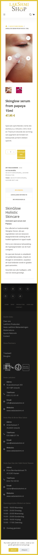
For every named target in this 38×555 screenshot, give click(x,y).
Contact (19, 307)
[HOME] (6, 26)
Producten (20, 304)
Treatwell (7, 353)
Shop (12, 304)
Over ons (30, 304)
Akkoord (13, 550)
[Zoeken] (30, 14)
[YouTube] (28, 289)
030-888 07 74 (13, 435)
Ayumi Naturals (10, 333)
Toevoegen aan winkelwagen (21, 154)
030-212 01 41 (13, 395)
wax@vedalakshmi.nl (15, 443)
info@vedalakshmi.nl (15, 403)
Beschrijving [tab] (19, 190)
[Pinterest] (13, 296)
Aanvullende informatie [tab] (19, 195)
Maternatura (8, 330)
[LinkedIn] (5, 296)
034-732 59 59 (13, 481)
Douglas (6, 356)
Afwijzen (24, 550)
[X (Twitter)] (13, 289)
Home (7, 304)
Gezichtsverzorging (13, 173)
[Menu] (4, 14)
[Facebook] (5, 289)
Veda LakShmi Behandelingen (15, 327)
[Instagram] (20, 289)
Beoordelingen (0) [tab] (19, 199)
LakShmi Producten (11, 324)
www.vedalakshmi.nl (15, 410)
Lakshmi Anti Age (11, 180)
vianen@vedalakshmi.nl (16, 488)
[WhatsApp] (20, 296)
